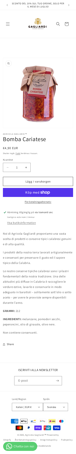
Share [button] (10, 344)
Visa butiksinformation (21, 222)
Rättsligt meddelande (40, 445)
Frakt (18, 153)
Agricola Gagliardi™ (35, 435)
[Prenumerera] (57, 380)
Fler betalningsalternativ (38, 201)
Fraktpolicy (67, 439)
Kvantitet (8, 159)
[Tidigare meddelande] (7, 5)
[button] (8, 24)
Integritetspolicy (48, 439)
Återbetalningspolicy (25, 439)
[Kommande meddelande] (69, 5)
